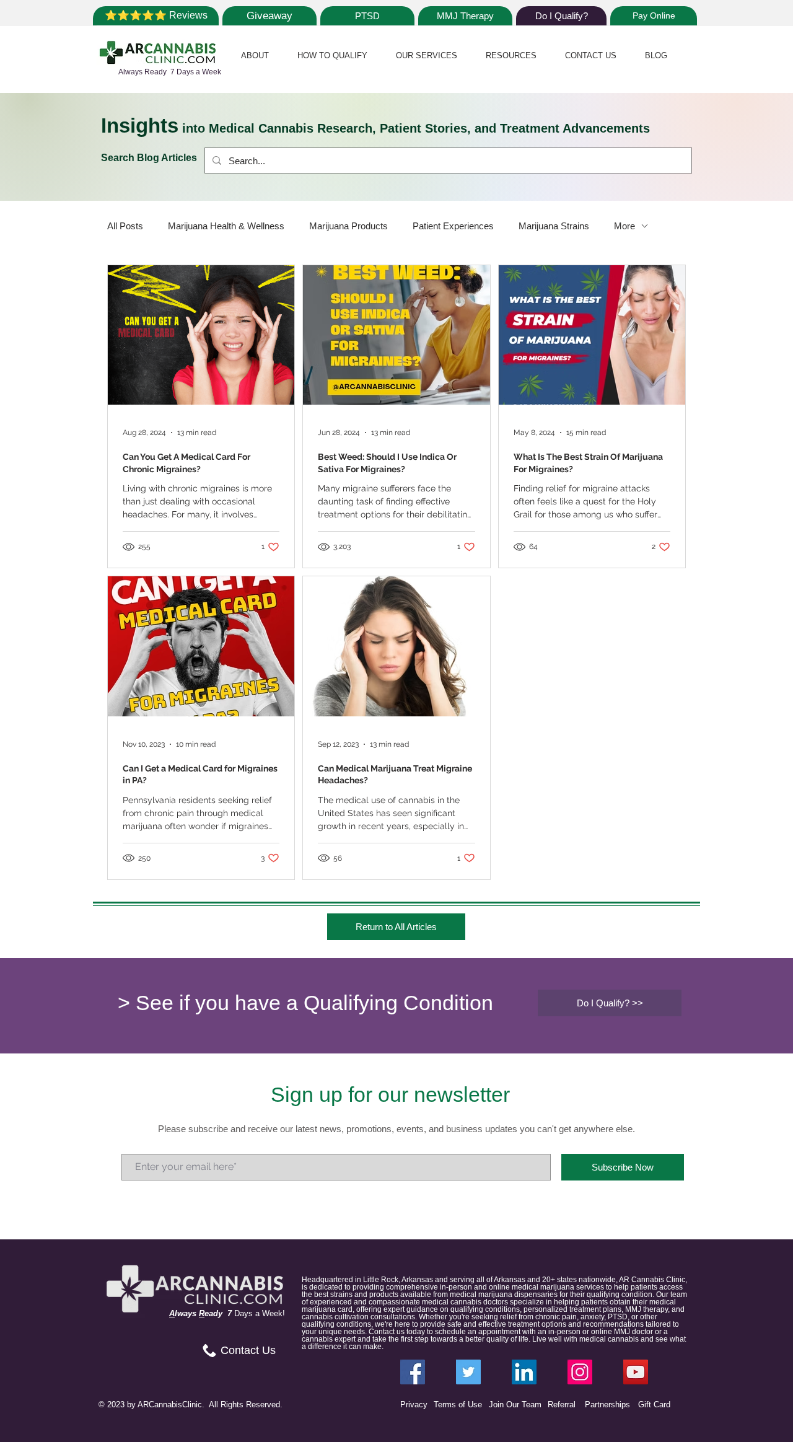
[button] (255, 55)
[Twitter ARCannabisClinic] (468, 1372)
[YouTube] (635, 1372)
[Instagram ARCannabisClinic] (579, 1372)
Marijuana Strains (554, 226)
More (624, 226)
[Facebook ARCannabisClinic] (412, 1372)
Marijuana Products (348, 226)
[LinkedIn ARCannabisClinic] (524, 1372)
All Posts (125, 226)
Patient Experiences (453, 226)
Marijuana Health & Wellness (226, 226)
